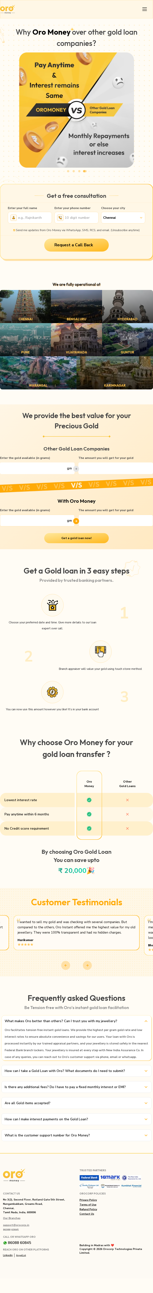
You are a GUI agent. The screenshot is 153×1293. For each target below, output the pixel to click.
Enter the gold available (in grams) (25, 458)
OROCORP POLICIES (92, 1193)
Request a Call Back (73, 245)
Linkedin (8, 1255)
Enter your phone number (72, 208)
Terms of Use (87, 1204)
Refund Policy (88, 1209)
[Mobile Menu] (144, 9)
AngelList (21, 1255)
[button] (123, 217)
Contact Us (86, 1214)
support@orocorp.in (16, 1225)
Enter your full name (22, 208)
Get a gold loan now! (76, 538)
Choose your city (113, 208)
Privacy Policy (88, 1200)
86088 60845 (11, 1230)
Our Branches (11, 1218)
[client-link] (89, 1177)
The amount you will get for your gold (105, 458)
